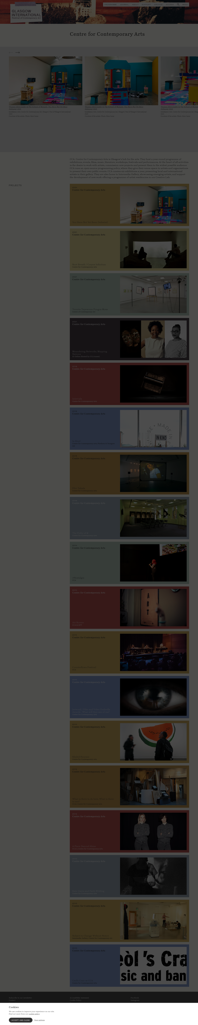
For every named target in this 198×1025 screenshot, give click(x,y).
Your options (39, 1020)
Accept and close (20, 1020)
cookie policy (34, 1014)
